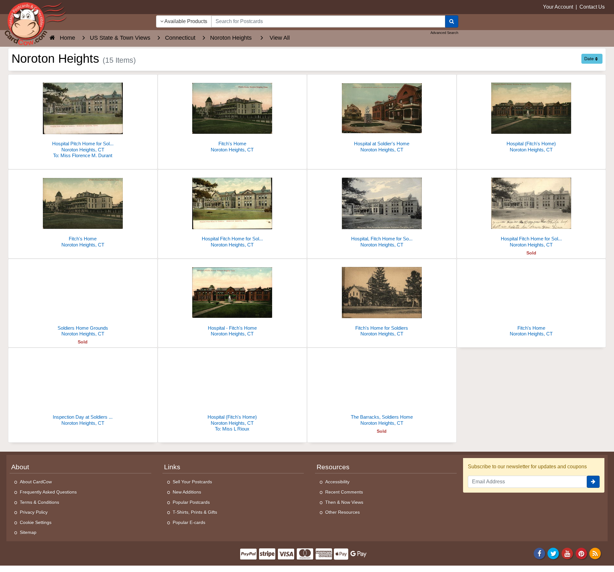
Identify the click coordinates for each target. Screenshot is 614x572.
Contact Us (592, 7)
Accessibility (337, 481)
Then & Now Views (344, 502)
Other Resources (342, 512)
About (20, 467)
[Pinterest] (581, 553)
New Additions (187, 492)
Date (589, 58)
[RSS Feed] (595, 553)
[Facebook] (539, 553)
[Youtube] (567, 553)
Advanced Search (444, 33)
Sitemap (28, 532)
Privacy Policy (34, 512)
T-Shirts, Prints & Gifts (195, 512)
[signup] (593, 482)
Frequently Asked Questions (48, 492)
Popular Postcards (191, 502)
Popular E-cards (189, 522)
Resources (333, 467)
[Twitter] (553, 553)
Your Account (558, 7)
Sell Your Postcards (192, 481)
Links (172, 467)
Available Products (185, 21)
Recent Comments (344, 492)
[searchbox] (328, 21)
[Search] (451, 21)
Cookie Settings (35, 522)
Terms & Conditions (39, 502)
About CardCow (36, 481)
